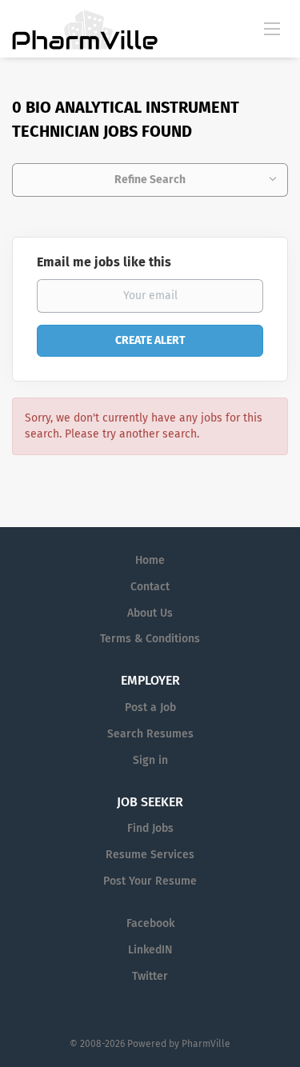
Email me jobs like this (104, 262)
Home (150, 560)
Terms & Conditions (150, 638)
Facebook (150, 923)
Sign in (150, 760)
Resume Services (150, 854)
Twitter (150, 976)
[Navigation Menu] (272, 28)
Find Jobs (150, 828)
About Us (150, 613)
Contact (150, 586)
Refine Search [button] (150, 179)
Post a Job (150, 707)
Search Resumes (150, 734)
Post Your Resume (150, 881)
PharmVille (206, 1043)
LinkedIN (150, 950)
